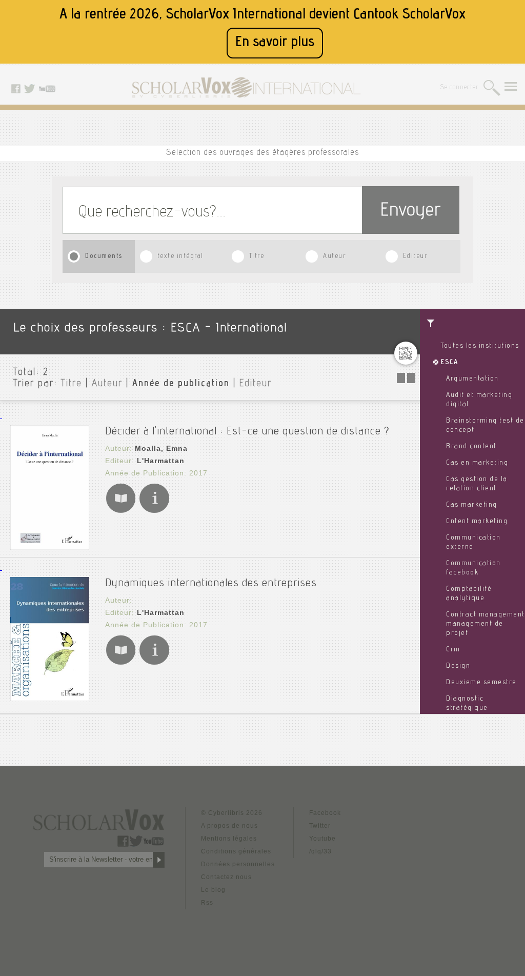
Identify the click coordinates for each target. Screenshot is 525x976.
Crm (453, 649)
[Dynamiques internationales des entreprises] (49, 698)
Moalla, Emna (161, 448)
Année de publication (181, 384)
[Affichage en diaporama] (407, 380)
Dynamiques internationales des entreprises (211, 583)
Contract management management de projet (485, 624)
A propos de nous (229, 825)
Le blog (213, 889)
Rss (207, 902)
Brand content (471, 446)
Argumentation (472, 379)
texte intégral (180, 256)
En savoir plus (274, 42)
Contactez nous (226, 877)
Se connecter (459, 88)
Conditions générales (236, 851)
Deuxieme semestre (481, 682)
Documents (104, 256)
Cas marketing (471, 505)
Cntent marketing (477, 521)
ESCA (449, 362)
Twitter (320, 825)
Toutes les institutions (480, 346)
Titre (257, 256)
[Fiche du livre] (154, 511)
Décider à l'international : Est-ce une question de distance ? (247, 431)
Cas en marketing (477, 463)
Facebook (325, 812)
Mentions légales (229, 838)
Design (458, 666)
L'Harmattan (161, 460)
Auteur (334, 256)
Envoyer (410, 212)
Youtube (322, 838)
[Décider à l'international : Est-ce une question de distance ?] (49, 547)
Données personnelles (238, 864)
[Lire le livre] (120, 511)
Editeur (415, 256)
